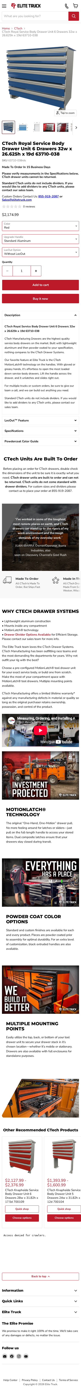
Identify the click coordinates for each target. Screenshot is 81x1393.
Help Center (10, 1380)
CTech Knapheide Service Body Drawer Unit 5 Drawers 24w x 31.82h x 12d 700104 (64, 1196)
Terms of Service (68, 1380)
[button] (40, 315)
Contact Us (48, 1380)
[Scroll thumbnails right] (75, 127)
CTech (18, 28)
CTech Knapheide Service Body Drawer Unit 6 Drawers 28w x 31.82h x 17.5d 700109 (22, 1196)
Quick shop (22, 1209)
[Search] (73, 16)
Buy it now (40, 299)
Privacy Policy (30, 1380)
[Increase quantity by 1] (36, 271)
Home (6, 28)
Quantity (7, 262)
